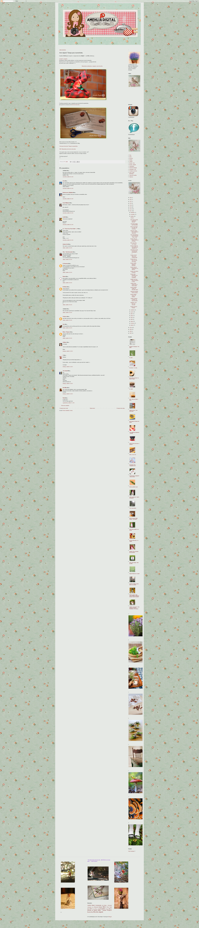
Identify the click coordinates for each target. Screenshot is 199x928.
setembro (132, 309)
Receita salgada (98, 912)
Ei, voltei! (131, 389)
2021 (131, 199)
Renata (64, 276)
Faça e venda (97, 908)
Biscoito (96, 907)
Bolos (130, 156)
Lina (64, 181)
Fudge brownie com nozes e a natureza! (134, 444)
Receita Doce (90, 912)
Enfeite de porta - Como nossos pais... (133, 411)
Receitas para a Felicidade (68, 192)
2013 (131, 207)
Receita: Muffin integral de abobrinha (133, 264)
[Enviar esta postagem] (70, 161)
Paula (64, 398)
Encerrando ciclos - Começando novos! (132, 465)
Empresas (131, 176)
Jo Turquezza (65, 263)
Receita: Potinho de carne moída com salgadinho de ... (134, 247)
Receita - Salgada (132, 164)
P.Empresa (109, 910)
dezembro (133, 212)
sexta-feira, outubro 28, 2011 (68, 176)
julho (132, 313)
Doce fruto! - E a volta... (133, 367)
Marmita (106, 908)
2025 (131, 197)
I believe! (132, 217)
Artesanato (89, 907)
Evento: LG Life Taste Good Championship (134, 256)
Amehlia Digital (91, 905)
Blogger (110, 916)
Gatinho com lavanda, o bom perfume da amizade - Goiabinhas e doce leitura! (134, 607)
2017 (131, 201)
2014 (131, 205)
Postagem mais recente (64, 408)
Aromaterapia (98, 905)
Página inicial (92, 408)
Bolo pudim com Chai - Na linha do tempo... (134, 378)
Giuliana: (64, 342)
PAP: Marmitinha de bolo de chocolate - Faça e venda (134, 236)
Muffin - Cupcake (102, 910)
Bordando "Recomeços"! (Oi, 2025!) (134, 347)
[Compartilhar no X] (76, 162)
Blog (130, 155)
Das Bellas (65, 387)
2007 (131, 333)
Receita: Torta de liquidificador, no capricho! (134, 268)
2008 (131, 331)
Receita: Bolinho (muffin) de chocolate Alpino (134, 288)
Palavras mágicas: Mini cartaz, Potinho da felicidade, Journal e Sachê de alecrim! (134, 595)
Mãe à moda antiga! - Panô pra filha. (134, 563)
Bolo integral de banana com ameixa (134, 422)
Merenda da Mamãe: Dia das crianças (134, 292)
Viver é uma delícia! (132, 508)
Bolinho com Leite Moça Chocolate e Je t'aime (134, 280)
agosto (132, 311)
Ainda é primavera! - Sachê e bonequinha (134, 497)
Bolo (104, 907)
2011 (131, 210)
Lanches (130, 161)
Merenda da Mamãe (133, 167)
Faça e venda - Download (132, 173)
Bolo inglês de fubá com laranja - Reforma (134, 221)
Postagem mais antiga (121, 408)
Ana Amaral (65, 370)
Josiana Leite (65, 244)
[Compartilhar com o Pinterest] (79, 162)
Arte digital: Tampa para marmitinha (134, 224)
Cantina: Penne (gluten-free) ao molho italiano (134, 284)
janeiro (132, 325)
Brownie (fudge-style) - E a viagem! (133, 541)
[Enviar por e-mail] (73, 162)
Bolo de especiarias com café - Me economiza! (134, 228)
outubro (132, 216)
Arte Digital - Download (107, 905)
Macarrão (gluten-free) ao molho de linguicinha (134, 232)
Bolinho (100, 907)
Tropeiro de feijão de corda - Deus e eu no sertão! (134, 584)
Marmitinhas (131, 166)
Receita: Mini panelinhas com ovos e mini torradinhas (134, 275)
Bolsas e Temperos (66, 332)
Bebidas (130, 159)
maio (132, 317)
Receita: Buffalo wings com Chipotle (133, 295)
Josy (64, 324)
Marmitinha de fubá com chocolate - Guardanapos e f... (134, 251)
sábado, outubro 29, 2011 (67, 247)
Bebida (93, 907)
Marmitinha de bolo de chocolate (69, 149)
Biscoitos (131, 158)
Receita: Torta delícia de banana (134, 272)
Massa (110, 909)
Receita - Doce (132, 163)
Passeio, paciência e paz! (133, 486)
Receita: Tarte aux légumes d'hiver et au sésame (134, 240)
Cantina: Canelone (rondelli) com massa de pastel (134, 299)
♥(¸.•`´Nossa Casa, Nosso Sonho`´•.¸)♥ (70, 228)
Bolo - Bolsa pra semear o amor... (133, 400)
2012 (131, 208)
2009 (131, 329)
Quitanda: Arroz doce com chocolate (134, 303)
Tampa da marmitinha (73, 146)
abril (132, 319)
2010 (131, 327)
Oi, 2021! (131, 357)
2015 (131, 203)
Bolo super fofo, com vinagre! (134, 243)
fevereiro (132, 323)
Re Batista (65, 286)
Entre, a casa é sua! (132, 454)
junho (132, 315)
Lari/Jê (64, 217)
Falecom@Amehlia (133, 175)
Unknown (65, 316)
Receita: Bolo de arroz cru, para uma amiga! (134, 260)
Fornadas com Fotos (133, 170)
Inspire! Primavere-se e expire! (134, 573)
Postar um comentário (65, 405)
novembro (133, 214)
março (132, 321)
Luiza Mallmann (66, 202)
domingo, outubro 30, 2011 (68, 351)
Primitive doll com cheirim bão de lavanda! (133, 552)
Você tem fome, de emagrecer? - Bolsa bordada (134, 476)
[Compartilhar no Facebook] (77, 162)
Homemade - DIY (132, 169)
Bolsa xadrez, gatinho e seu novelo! (134, 530)
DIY (91, 909)
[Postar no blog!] (74, 162)
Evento (93, 908)
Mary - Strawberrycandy (68, 252)
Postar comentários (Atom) (68, 410)
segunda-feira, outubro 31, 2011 (69, 402)
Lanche (102, 909)
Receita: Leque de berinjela (134, 307)
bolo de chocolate (75, 104)
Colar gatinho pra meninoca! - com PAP (134, 433)
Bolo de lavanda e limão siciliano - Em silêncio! (133, 519)
